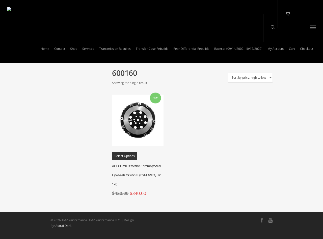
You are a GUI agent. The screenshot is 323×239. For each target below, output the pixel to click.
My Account (275, 49)
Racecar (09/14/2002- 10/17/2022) (238, 49)
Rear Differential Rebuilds (191, 49)
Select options (125, 156)
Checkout (306, 49)
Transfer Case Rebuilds (152, 49)
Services (88, 49)
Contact (59, 49)
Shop (73, 49)
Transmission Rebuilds (115, 49)
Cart (292, 49)
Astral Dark (63, 226)
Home (45, 49)
